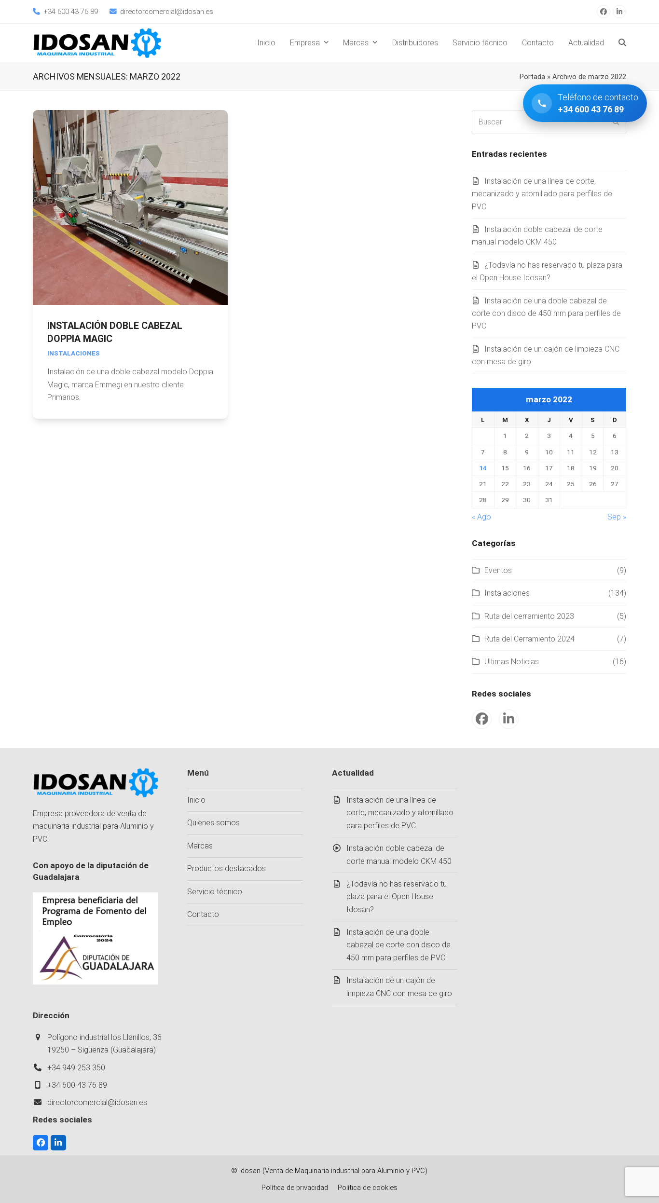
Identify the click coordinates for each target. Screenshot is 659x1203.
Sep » (616, 516)
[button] (622, 43)
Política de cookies (368, 1187)
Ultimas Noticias (511, 661)
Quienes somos (213, 822)
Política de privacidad (294, 1187)
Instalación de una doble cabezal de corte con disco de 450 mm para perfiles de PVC (546, 313)
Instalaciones (73, 353)
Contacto (203, 914)
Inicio (196, 800)
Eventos (498, 570)
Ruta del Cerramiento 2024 (529, 638)
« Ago (481, 516)
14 (483, 468)
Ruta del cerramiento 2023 (529, 616)
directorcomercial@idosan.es (97, 1102)
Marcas (200, 845)
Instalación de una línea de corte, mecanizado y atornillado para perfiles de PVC (542, 194)
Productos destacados (226, 868)
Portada (532, 76)
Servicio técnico (214, 891)
